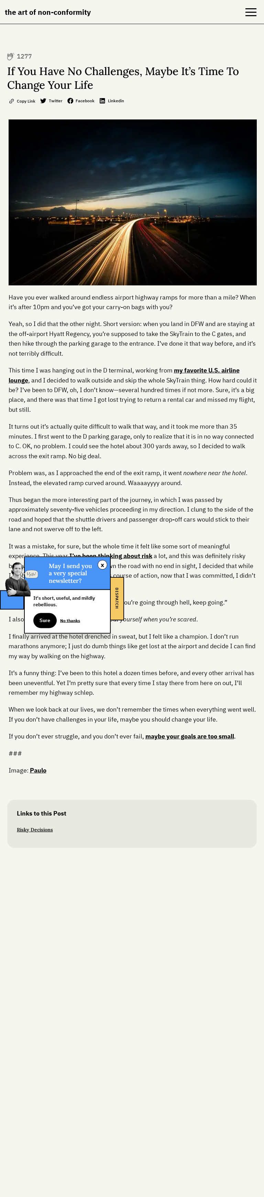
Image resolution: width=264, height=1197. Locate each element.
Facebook (85, 100)
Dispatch (116, 598)
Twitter (56, 100)
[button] (251, 12)
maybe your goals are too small (189, 736)
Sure (45, 620)
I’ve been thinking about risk (110, 556)
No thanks (70, 620)
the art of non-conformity (48, 12)
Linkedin (116, 100)
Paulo (38, 770)
